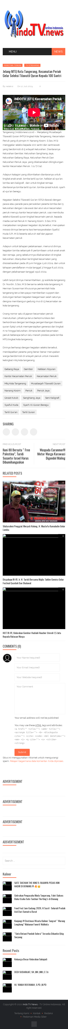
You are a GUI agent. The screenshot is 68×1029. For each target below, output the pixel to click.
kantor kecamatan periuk (18, 376)
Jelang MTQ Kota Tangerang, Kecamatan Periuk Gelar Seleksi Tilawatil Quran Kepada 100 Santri (32, 73)
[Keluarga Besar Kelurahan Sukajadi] (7, 962)
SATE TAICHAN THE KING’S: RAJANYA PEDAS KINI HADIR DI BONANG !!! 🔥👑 (36, 884)
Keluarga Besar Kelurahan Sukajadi (30, 959)
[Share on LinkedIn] (24, 432)
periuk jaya (43, 390)
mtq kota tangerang (15, 383)
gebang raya (12, 369)
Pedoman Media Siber (35, 1016)
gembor (28, 369)
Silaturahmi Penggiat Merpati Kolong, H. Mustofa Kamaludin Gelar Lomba (34, 528)
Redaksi (48, 1013)
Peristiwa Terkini (12, 65)
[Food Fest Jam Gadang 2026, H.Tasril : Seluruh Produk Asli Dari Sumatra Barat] (7, 911)
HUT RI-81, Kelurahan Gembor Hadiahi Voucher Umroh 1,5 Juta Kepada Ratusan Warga (32, 634)
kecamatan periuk (47, 376)
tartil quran (28, 412)
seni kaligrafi (52, 397)
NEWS (58, 51)
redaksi (9, 86)
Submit (22, 752)
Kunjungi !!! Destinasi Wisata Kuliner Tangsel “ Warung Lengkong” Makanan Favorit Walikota (39, 922)
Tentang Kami (21, 1013)
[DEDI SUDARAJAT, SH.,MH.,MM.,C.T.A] (7, 975)
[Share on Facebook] (6, 432)
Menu (13, 51)
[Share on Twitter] (15, 432)
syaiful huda (11, 405)
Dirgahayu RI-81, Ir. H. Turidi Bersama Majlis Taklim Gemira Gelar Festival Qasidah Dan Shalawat (33, 581)
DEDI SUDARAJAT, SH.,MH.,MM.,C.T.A (31, 972)
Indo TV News (30, 1004)
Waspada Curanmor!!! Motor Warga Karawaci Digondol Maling (51, 454)
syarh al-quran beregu (36, 405)
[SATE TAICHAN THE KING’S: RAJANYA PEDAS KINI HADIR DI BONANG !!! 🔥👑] (7, 886)
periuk (28, 390)
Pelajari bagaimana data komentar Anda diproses (36, 761)
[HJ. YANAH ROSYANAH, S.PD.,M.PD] (7, 987)
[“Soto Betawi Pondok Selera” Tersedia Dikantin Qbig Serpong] (7, 936)
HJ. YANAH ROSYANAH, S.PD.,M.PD (30, 984)
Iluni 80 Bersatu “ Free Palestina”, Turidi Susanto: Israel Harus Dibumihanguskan (16, 456)
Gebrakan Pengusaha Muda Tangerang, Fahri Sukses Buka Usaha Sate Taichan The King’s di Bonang (38, 897)
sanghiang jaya (31, 397)
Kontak (36, 1013)
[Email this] (33, 432)
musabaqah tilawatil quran (46, 383)
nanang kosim (12, 390)
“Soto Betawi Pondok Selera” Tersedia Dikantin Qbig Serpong (39, 935)
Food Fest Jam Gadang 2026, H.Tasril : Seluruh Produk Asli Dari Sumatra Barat (39, 909)
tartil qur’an (11, 412)
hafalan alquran (46, 369)
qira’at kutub (11, 397)
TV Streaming (32, 65)
